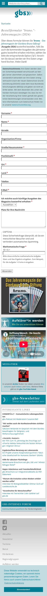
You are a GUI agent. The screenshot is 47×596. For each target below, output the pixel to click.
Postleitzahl (8, 156)
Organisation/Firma (11, 138)
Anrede (4, 130)
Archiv (15, 384)
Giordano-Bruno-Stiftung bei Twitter (23, 529)
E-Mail (5, 190)
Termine (6, 544)
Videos (19, 386)
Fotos (28, 386)
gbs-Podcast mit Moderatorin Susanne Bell (20, 419)
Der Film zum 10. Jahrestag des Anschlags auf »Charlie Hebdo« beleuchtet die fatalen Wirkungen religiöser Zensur (22, 443)
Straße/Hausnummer (12, 147)
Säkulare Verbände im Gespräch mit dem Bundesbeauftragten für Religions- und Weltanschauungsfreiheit (23, 431)
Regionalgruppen (11, 559)
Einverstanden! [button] (23, 589)
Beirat (5, 549)
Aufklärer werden (11, 564)
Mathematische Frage (14, 246)
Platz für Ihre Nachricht (13, 209)
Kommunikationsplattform (13, 509)
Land (4, 173)
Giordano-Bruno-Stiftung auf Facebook (23, 522)
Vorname (6, 113)
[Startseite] (23, 14)
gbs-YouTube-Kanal (27, 389)
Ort (3, 164)
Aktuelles (7, 534)
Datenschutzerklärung (21, 105)
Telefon (5, 181)
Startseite (5, 23)
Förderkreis (8, 554)
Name (5, 121)
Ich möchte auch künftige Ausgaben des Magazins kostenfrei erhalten (21, 200)
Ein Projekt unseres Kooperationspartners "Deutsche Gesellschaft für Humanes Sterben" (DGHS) (22, 454)
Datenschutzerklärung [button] (14, 583)
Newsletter (8, 539)
